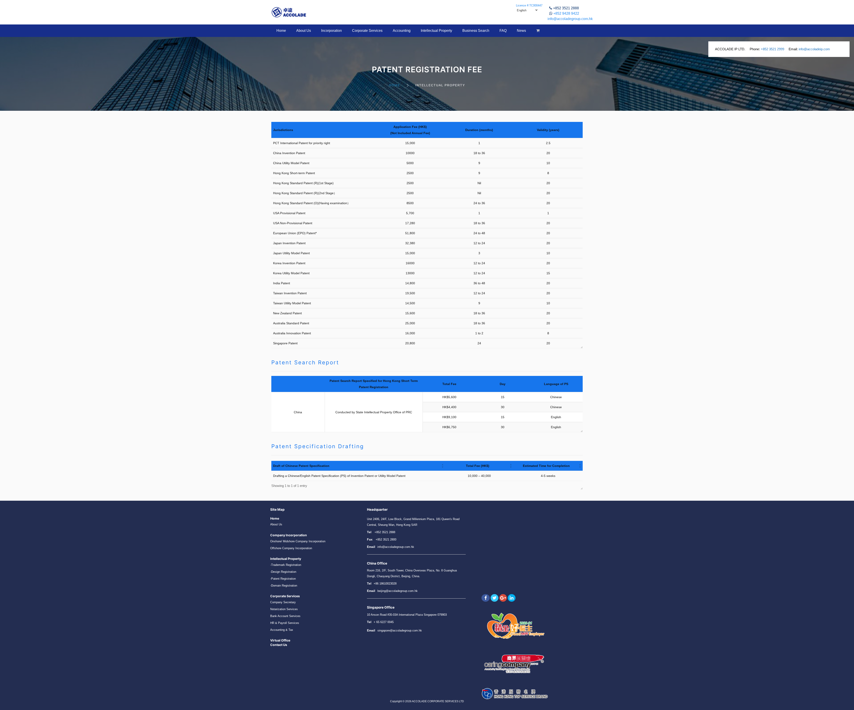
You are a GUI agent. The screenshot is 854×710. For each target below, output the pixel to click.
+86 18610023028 (385, 583)
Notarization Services (284, 609)
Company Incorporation (288, 535)
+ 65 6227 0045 (384, 622)
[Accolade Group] (288, 12)
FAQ (503, 30)
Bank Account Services (285, 616)
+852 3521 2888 (566, 8)
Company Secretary (283, 602)
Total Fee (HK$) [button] (477, 466)
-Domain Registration (283, 585)
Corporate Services (367, 30)
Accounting (402, 30)
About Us (303, 30)
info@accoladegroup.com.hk (570, 19)
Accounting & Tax (281, 629)
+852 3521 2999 (772, 49)
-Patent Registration (283, 578)
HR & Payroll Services (284, 623)
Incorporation (331, 30)
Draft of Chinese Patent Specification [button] (301, 466)
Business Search (475, 30)
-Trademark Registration (285, 565)
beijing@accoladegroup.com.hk (397, 591)
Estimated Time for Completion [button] (546, 466)
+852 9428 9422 (566, 13)
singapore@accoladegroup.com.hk (399, 630)
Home (281, 30)
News (521, 30)
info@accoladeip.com (814, 49)
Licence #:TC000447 (529, 5)
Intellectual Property (436, 30)
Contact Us (278, 645)
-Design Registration (283, 571)
